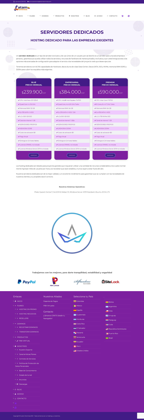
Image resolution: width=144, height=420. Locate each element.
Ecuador (80, 342)
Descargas (23, 384)
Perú (79, 346)
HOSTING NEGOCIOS (27, 314)
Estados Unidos (82, 351)
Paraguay (112, 320)
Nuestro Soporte (25, 350)
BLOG (88, 16)
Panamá (80, 333)
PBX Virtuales (48, 306)
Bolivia (111, 302)
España (79, 310)
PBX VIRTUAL (24, 341)
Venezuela (81, 337)
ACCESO (99, 16)
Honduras (80, 319)
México (79, 306)
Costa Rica (80, 324)
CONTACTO (113, 16)
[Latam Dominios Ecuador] (20, 7)
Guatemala (81, 315)
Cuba (111, 325)
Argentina (112, 306)
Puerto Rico (113, 333)
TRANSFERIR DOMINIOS (29, 332)
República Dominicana (117, 329)
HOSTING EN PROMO (28, 309)
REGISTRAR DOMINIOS (28, 327)
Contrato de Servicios (27, 359)
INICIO (21, 16)
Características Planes (27, 354)
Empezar (34, 155)
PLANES (32, 16)
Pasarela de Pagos (50, 301)
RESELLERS (23, 318)
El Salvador (81, 328)
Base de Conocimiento (28, 371)
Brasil (111, 338)
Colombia (80, 301)
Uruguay (112, 315)
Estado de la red (25, 375)
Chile (111, 311)
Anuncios (22, 380)
